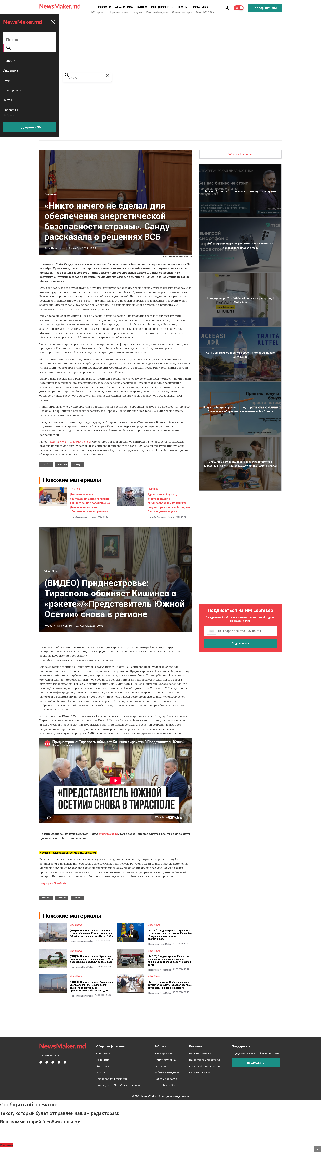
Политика (50, 194)
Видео (142, 7)
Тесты (182, 7)
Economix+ (199, 7)
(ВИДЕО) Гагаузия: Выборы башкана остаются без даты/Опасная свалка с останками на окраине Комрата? (170, 985)
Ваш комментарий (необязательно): (40, 1122)
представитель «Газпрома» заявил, (70, 441)
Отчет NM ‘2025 (205, 12)
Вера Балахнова (54, 248)
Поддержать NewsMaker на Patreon (120, 1085)
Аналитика (124, 7)
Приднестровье (119, 12)
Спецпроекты (162, 7)
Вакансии (102, 1072)
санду (77, 464)
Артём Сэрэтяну (80, 517)
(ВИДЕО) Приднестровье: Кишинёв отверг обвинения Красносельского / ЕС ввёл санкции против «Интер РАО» (91, 933)
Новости (104, 7)
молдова (77, 898)
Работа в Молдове (157, 12)
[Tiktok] (59, 1062)
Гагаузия (137, 12)
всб (46, 464)
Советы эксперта (182, 12)
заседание (62, 464)
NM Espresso (98, 12)
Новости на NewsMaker (58, 625)
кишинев (62, 898)
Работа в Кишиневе (240, 154)
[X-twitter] (46, 1062)
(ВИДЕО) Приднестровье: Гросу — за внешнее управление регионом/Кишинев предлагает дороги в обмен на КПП (169, 960)
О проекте (103, 1053)
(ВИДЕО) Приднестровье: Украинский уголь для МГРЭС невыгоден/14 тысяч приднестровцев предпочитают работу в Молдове (91, 986)
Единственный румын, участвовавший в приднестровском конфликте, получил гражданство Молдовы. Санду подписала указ (169, 503)
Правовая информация (112, 1078)
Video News (51, 571)
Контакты (102, 1066)
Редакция (102, 1059)
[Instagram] (52, 1062)
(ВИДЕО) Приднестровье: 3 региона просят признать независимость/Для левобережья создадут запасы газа (91, 959)
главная (46, 898)
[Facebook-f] (40, 1062)
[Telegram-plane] (65, 1062)
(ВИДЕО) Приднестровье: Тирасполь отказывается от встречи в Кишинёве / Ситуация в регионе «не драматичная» (170, 934)
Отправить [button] (6, 1145)
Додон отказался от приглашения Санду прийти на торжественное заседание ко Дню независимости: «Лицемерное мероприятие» (90, 503)
